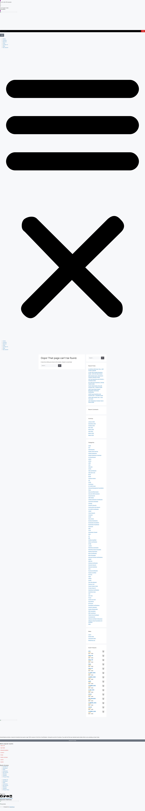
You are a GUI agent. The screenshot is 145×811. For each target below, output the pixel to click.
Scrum (89, 597)
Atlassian (90, 466)
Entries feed (91, 636)
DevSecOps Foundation (93, 522)
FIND (143, 31)
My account (5, 47)
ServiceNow (91, 601)
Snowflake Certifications (93, 605)
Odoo (89, 576)
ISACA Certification (92, 541)
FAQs (4, 43)
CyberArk (90, 515)
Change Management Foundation (96, 488)
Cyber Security (91, 513)
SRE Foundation (92, 611)
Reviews (5, 41)
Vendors (5, 40)
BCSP (89, 474)
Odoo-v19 (3, 745)
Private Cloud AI (92, 588)
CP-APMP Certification (93, 509)
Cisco (89, 490)
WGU (89, 624)
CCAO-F (2, 752)
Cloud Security (91, 495)
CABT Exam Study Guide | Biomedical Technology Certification (94, 391)
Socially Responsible (93, 609)
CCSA (89, 482)
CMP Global (91, 497)
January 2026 (91, 421)
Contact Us (5, 44)
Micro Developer (92, 555)
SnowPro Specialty (92, 607)
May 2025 (90, 427)
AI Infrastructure (92, 457)
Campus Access (92, 478)
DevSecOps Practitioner (93, 524)
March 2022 (91, 435)
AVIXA (89, 468)
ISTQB (89, 543)
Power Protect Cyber (93, 586)
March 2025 (91, 429)
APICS (89, 461)
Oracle (89, 580)
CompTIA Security (92, 505)
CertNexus (90, 484)
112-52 (2, 759)
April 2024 (90, 431)
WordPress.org (91, 640)
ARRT (89, 463)
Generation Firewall (92, 532)
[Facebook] (1, 796)
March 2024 (91, 433)
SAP (89, 593)
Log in (89, 634)
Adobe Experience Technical (94, 455)
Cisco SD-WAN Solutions (94, 493)
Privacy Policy (6, 776)
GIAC (89, 534)
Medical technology (92, 551)
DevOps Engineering (93, 520)
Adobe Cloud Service (93, 451)
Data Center (91, 518)
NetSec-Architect (4, 757)
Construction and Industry (94, 507)
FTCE (89, 530)
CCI (89, 480)
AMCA (89, 459)
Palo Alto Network (92, 582)
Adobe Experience (92, 453)
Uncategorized (91, 617)
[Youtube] (7, 796)
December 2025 (92, 423)
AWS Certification (92, 470)
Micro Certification (92, 553)
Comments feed (92, 638)
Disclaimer (5, 768)
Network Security (92, 565)
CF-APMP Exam (92, 486)
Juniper (90, 545)
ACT (89, 447)
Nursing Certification (93, 570)
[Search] (59, 365)
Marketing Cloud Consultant (94, 549)
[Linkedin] (10, 796)
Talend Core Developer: (93, 615)
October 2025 (91, 425)
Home (4, 38)
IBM (89, 538)
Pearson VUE (91, 584)
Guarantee (5, 771)
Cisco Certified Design (93, 491)
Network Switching (92, 566)
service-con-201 (92, 599)
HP (89, 536)
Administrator (91, 449)
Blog (4, 46)
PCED (2, 755)
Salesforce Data (92, 591)
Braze (89, 476)
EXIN (89, 528)
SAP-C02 (90, 595)
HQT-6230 (3, 747)
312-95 (2, 762)
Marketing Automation (93, 547)
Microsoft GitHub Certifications (95, 557)
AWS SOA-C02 (91, 472)
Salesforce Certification (93, 590)
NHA (89, 568)
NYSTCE (90, 574)
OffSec (89, 578)
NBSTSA (90, 561)
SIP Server (90, 603)
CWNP (89, 511)
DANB (89, 516)
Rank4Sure (12, 806)
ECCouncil (90, 526)
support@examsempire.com (6, 798)
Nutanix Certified (92, 572)
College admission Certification (95, 499)
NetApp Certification (93, 563)
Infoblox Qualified (92, 540)
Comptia (90, 503)
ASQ (89, 465)
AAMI (89, 445)
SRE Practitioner (92, 613)
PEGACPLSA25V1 (4, 750)
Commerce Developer (93, 501)
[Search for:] (49, 365)
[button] (72, 195)
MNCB (89, 559)
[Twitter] (4, 796)
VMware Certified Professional (95, 618)
